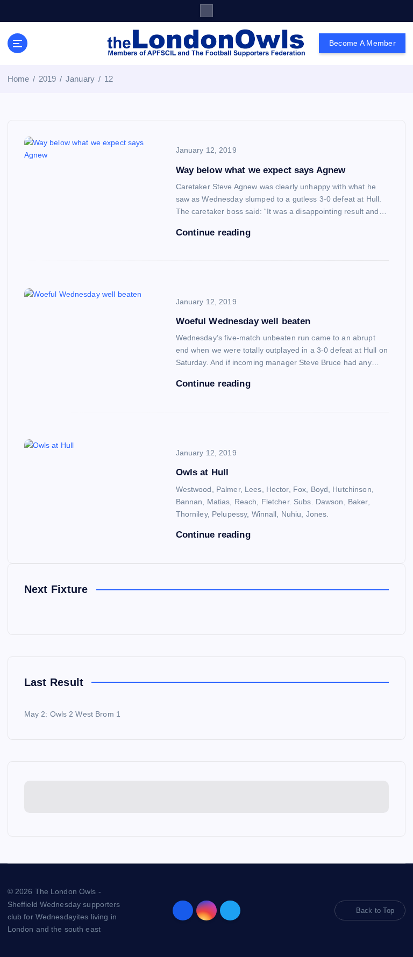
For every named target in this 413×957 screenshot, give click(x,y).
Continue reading (214, 232)
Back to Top (375, 910)
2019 (47, 78)
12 (108, 78)
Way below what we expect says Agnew (261, 170)
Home (19, 78)
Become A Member (362, 43)
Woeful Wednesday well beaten (243, 321)
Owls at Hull (202, 472)
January (80, 78)
